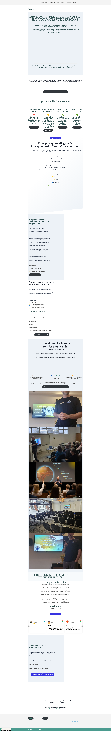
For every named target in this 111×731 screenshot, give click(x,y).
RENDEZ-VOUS (69, 2)
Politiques (45, 718)
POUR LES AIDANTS (48, 130)
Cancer (46, 2)
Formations (51, 2)
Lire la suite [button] (32, 631)
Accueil (42, 2)
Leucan (74, 375)
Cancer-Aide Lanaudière (56, 375)
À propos (57, 2)
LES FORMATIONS (77, 127)
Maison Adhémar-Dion (38, 375)
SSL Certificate (75, 721)
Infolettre (30, 718)
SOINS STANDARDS (62, 127)
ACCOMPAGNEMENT (34, 127)
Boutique (62, 2)
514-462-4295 (75, 2)
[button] (82, 626)
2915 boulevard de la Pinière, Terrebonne (56, 708)
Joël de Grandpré (38, 729)
